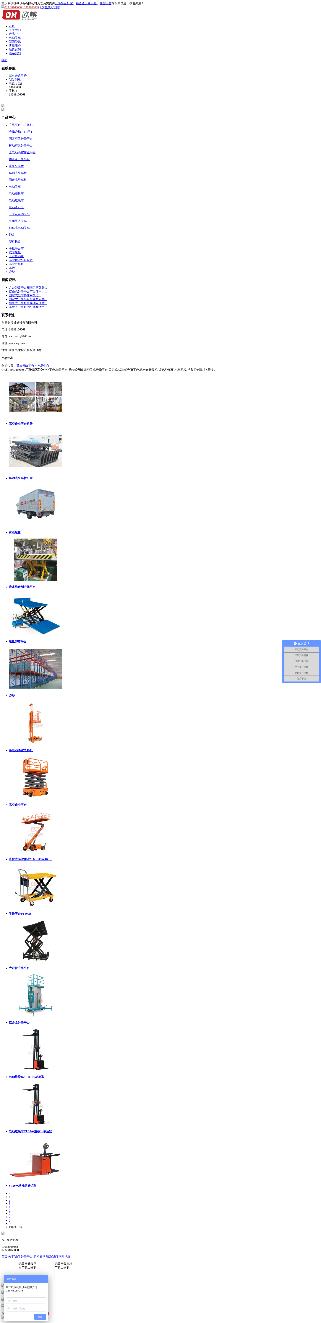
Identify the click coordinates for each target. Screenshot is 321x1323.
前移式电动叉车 (19, 227)
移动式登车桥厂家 (21, 478)
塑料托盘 (15, 241)
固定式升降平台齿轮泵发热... (28, 299)
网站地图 (65, 1256)
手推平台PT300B (20, 913)
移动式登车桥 (18, 173)
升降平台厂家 (64, 3)
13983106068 (30, 7)
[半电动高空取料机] (35, 723)
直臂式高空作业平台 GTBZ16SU (30, 859)
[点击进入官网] (50, 7)
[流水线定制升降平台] (35, 560)
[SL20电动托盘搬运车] (35, 1158)
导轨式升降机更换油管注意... (28, 303)
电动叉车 (15, 37)
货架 (12, 271)
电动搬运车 (16, 193)
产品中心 (15, 33)
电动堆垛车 (16, 200)
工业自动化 (16, 256)
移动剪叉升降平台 (21, 145)
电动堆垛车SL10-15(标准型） (28, 1076)
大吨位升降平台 (19, 968)
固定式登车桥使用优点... (25, 295)
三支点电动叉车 (19, 214)
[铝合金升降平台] (35, 995)
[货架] (35, 668)
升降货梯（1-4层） (21, 131)
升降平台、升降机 (21, 124)
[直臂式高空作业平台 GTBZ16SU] (35, 832)
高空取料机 (16, 264)
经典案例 (15, 49)
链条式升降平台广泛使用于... (28, 291)
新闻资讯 (15, 41)
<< (10, 1193)
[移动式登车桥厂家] (35, 451)
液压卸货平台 (18, 641)
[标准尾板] (35, 505)
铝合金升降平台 (86, 3)
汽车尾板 (15, 252)
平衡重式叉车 (18, 221)
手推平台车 (16, 248)
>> (10, 1223)
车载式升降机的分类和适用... (28, 307)
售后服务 (15, 45)
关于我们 (15, 30)
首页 (12, 26)
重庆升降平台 (25, 365)
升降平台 (27, 1256)
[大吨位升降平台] (35, 941)
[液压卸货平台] (35, 614)
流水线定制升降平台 (22, 586)
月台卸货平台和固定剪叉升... (28, 287)
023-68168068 (13, 7)
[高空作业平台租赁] (35, 396)
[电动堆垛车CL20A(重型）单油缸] (35, 1104)
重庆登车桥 (16, 166)
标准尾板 (15, 532)
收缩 (4, 60)
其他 (12, 267)
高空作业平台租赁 (21, 260)
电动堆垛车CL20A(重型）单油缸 (30, 1131)
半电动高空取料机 (21, 750)
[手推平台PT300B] (35, 886)
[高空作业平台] (35, 777)
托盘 (12, 234)
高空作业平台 (18, 804)
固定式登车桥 (18, 179)
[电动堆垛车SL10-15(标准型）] (35, 1050)
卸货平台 (105, 3)
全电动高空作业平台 (22, 152)
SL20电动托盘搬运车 (22, 1185)
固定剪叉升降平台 (21, 138)
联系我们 (15, 53)
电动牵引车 (16, 207)
